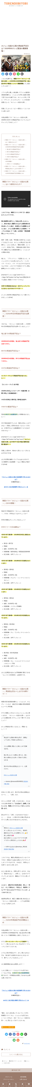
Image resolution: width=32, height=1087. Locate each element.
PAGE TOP (16, 1070)
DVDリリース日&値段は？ (14, 164)
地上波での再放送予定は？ (14, 149)
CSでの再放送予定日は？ (13, 154)
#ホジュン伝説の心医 (10, 775)
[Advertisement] (16, 27)
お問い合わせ (23, 1079)
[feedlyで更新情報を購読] (14, 1040)
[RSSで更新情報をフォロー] (17, 1040)
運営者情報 (23, 1077)
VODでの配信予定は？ (13, 156)
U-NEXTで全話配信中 (10, 414)
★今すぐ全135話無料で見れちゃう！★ (16, 487)
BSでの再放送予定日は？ (13, 151)
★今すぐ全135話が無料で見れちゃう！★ (16, 1000)
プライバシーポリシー (8, 1080)
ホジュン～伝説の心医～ (9, 1027)
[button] (28, 515)
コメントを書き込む (16, 1054)
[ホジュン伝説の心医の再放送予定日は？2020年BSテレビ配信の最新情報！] (10, 73)
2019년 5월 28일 (9, 849)
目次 (13, 136)
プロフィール (8, 1077)
